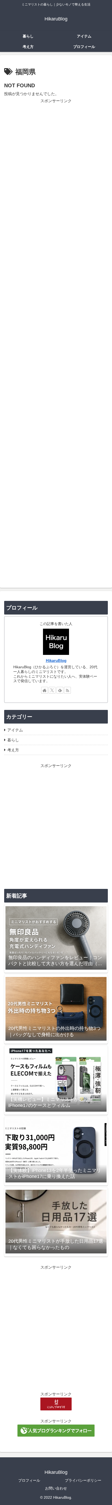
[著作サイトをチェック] (44, 690)
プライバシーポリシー (83, 1480)
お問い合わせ (56, 1488)
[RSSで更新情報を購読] (67, 690)
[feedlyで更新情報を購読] (60, 690)
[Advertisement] (56, 338)
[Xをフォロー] (52, 690)
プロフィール (29, 1480)
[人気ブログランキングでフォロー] (56, 1430)
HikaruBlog (56, 661)
